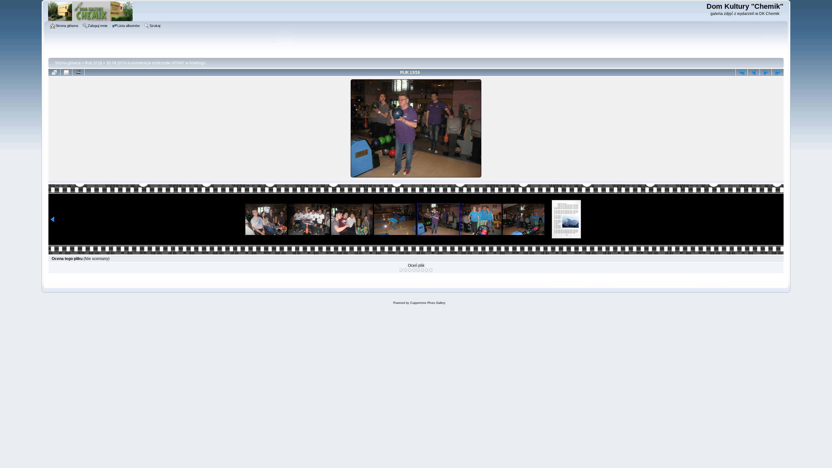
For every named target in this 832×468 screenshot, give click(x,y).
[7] (426, 270)
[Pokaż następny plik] (766, 72)
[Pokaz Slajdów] (78, 72)
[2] (405, 270)
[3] (410, 270)
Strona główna (68, 63)
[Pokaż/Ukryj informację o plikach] (66, 72)
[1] (401, 270)
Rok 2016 (93, 63)
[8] (431, 270)
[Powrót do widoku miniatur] (54, 72)
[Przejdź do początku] (742, 72)
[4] (414, 270)
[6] (422, 270)
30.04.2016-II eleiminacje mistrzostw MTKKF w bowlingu (156, 63)
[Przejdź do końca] (778, 72)
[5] (418, 270)
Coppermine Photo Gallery (428, 303)
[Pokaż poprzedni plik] (754, 72)
